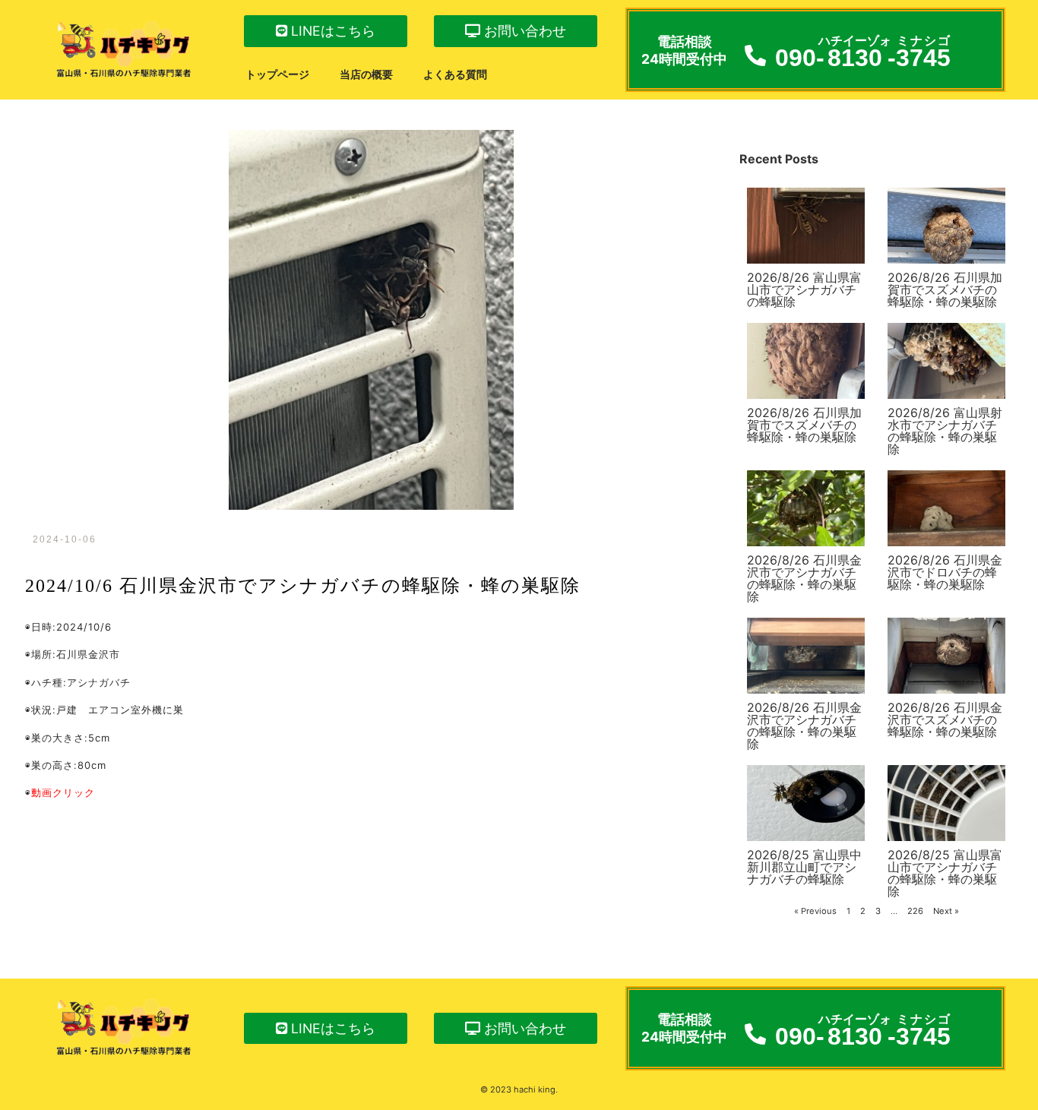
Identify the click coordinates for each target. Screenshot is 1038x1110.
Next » (946, 911)
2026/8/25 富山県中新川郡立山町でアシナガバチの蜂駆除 (804, 867)
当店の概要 (366, 74)
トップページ (277, 74)
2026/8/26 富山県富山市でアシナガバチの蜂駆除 (804, 289)
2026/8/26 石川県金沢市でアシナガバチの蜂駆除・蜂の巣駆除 (804, 578)
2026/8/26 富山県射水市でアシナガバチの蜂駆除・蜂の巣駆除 (945, 431)
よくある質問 (455, 74)
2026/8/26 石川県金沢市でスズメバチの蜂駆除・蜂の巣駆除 (945, 719)
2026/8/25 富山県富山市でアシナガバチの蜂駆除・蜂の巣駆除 (945, 873)
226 (915, 911)
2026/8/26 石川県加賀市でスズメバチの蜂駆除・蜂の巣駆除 (945, 289)
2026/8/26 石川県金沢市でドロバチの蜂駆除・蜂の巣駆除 (945, 572)
